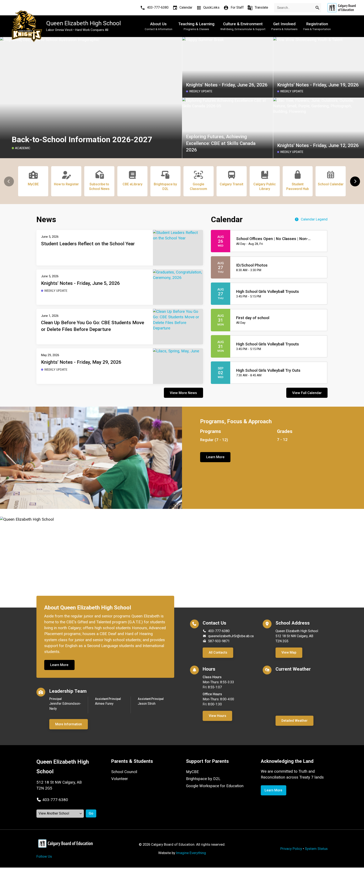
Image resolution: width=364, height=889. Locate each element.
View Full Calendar (307, 393)
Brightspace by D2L (203, 778)
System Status (316, 849)
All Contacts (218, 652)
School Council (124, 772)
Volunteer (119, 778)
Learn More (215, 457)
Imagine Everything (191, 853)
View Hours (217, 716)
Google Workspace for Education (215, 786)
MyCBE (192, 772)
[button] (355, 181)
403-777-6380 (219, 631)
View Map (288, 652)
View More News (183, 393)
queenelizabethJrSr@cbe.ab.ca (231, 636)
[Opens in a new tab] (341, 7)
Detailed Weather (294, 721)
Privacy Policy (291, 849)
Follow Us (44, 856)
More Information (68, 724)
